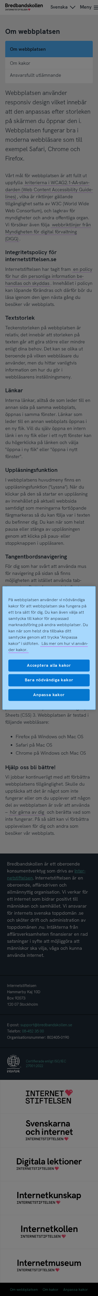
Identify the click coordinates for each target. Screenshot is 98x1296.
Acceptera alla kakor (49, 665)
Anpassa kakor (49, 694)
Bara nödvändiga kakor (49, 680)
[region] (48, 648)
